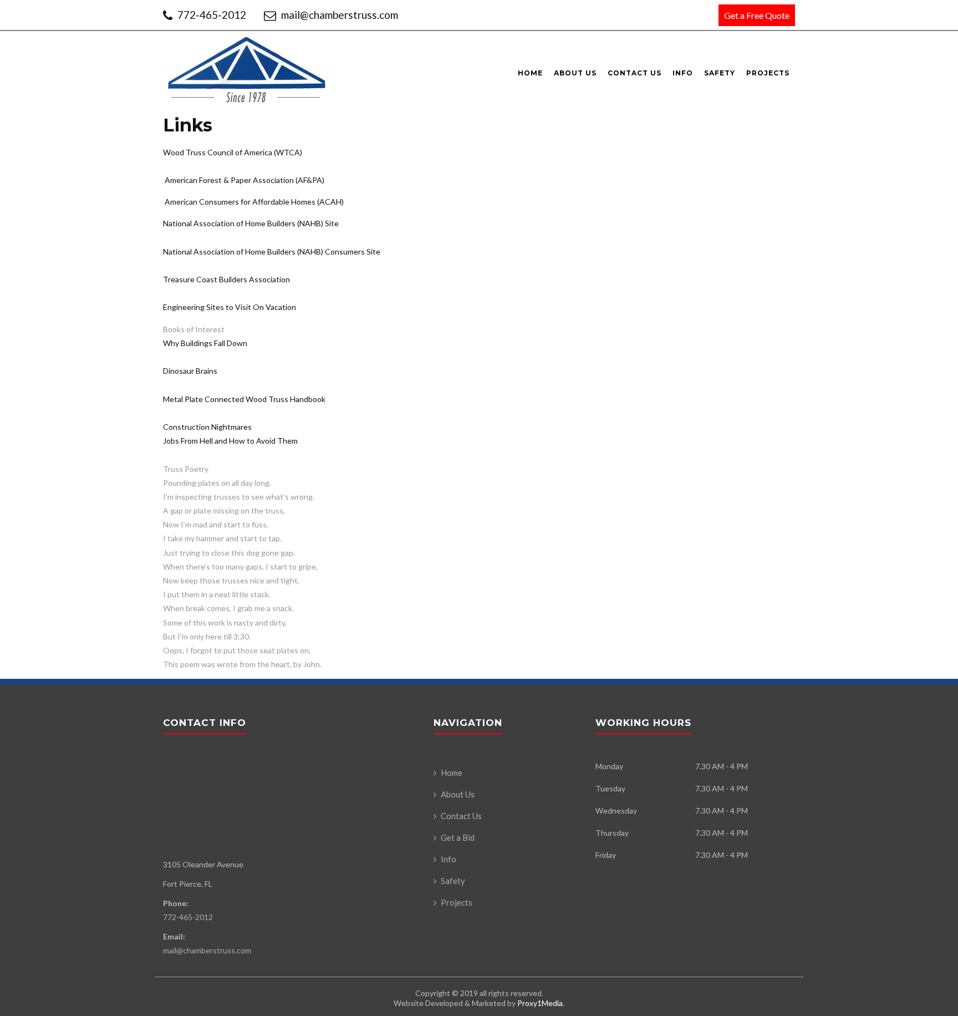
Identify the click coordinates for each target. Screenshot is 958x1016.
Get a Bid (458, 837)
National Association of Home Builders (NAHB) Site (251, 223)
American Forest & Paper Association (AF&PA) (244, 180)
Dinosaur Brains (190, 370)
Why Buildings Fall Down (205, 343)
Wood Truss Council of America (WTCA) (232, 152)
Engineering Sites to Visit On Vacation (229, 307)
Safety (719, 73)
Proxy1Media (540, 1003)
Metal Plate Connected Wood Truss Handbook (244, 399)
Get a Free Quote (756, 15)
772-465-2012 (211, 14)
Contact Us (634, 73)
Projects (767, 73)
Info (682, 73)
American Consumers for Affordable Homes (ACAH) (254, 201)
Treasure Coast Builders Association (226, 279)
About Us (575, 73)
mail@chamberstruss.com (338, 14)
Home (530, 73)
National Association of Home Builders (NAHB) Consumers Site (271, 251)
